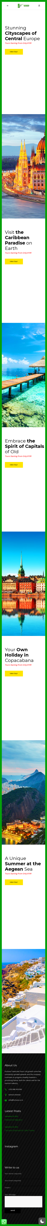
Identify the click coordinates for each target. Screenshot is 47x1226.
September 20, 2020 (11, 1116)
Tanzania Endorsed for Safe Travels (19, 1130)
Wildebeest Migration (13, 1119)
